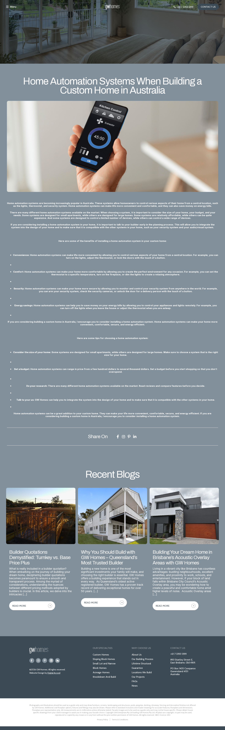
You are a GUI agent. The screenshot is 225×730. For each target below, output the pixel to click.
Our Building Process (142, 659)
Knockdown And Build (104, 676)
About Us (137, 654)
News (135, 685)
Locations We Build (142, 672)
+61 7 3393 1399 (178, 653)
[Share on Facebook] (117, 436)
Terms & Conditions (120, 719)
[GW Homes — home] (112, 7)
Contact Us (208, 6)
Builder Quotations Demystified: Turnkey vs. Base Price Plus (39, 557)
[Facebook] (31, 660)
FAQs (134, 681)
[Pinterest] (44, 660)
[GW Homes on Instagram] (123, 436)
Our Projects (138, 676)
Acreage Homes (101, 672)
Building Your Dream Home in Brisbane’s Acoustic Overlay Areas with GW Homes (182, 557)
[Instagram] (38, 660)
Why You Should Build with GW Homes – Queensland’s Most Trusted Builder (109, 557)
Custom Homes (101, 654)
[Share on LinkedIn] (134, 436)
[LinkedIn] (51, 660)
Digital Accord (53, 673)
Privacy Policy (102, 719)
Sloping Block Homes (104, 659)
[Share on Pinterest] (129, 436)
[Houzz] (57, 660)
